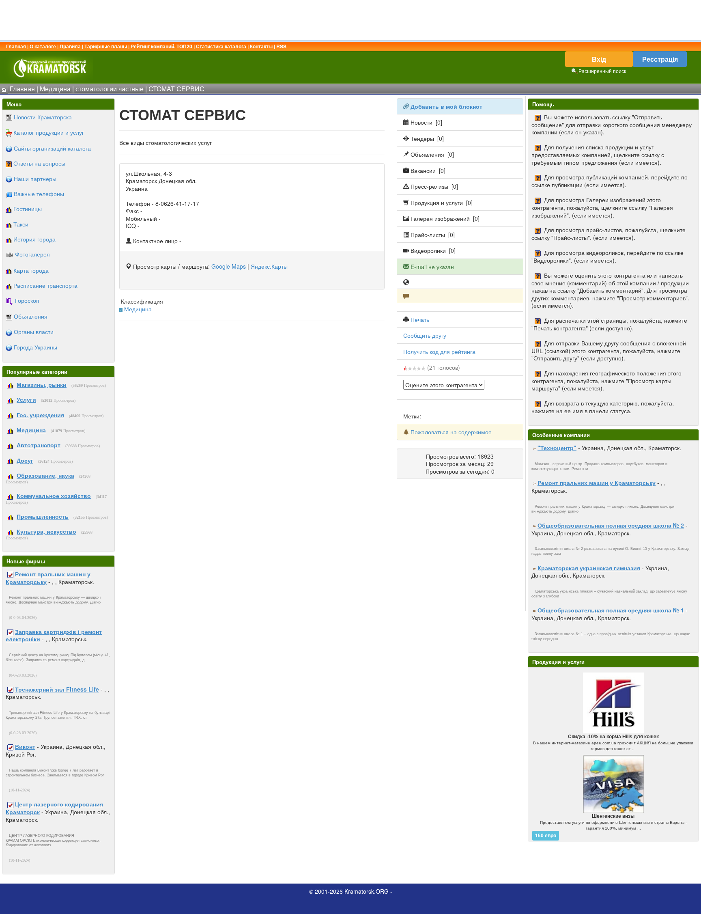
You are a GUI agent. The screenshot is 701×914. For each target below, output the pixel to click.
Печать (420, 319)
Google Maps (228, 266)
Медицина (138, 309)
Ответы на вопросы (39, 163)
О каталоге (43, 46)
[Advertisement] (350, 20)
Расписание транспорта (45, 285)
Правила (70, 46)
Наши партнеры (35, 179)
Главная (16, 46)
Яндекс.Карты (269, 266)
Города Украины (35, 347)
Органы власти (34, 332)
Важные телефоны (39, 194)
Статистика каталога (221, 46)
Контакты (261, 46)
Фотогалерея (32, 254)
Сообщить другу (424, 335)
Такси (20, 224)
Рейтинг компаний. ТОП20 (161, 46)
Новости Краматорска (43, 117)
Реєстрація (660, 59)
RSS (281, 46)
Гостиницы (27, 209)
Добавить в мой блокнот (446, 106)
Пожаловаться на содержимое (451, 432)
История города (34, 239)
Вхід (599, 59)
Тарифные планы (105, 46)
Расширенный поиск (602, 70)
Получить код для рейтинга (439, 351)
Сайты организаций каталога (52, 148)
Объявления (30, 316)
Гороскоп (27, 300)
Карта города (31, 270)
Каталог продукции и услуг (48, 132)
